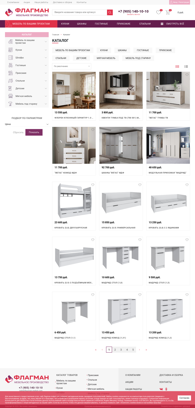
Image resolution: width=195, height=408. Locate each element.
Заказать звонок (133, 14)
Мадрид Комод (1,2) (160, 338)
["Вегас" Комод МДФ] (74, 145)
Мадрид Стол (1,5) (159, 283)
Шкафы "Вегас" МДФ (113, 173)
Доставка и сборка (62, 2)
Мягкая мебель (24, 96)
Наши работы (41, 2)
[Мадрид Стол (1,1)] (74, 310)
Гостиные (101, 23)
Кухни (65, 23)
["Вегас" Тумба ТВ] (168, 90)
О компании (13, 2)
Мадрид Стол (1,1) (65, 338)
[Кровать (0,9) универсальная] (121, 200)
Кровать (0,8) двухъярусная (71, 228)
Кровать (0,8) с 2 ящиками (164, 228)
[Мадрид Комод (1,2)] (168, 310)
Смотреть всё (174, 23)
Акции (27, 2)
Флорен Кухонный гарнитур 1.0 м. (74, 118)
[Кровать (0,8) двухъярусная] (74, 200)
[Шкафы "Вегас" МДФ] (121, 145)
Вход (175, 2)
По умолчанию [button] (61, 66)
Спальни (145, 23)
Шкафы (81, 23)
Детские (20, 88)
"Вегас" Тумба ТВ (158, 118)
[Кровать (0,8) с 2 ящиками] (168, 200)
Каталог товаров (67, 375)
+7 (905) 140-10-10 (31, 387)
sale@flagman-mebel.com (30, 391)
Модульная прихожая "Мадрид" (168, 173)
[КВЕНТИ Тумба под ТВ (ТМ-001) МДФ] (121, 90)
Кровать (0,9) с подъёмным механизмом (74, 283)
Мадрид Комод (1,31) (114, 338)
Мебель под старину (26, 103)
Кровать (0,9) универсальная (118, 228)
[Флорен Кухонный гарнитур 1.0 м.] (74, 90)
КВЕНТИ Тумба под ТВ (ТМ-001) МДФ (121, 118)
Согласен (184, 398)
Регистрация (184, 2)
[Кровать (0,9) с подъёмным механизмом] (74, 255)
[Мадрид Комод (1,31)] (121, 310)
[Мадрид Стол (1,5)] (168, 255)
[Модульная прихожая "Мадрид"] (168, 145)
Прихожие (123, 23)
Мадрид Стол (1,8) (112, 283)
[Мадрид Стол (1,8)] (121, 255)
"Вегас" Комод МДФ (66, 173)
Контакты (82, 2)
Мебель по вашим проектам (31, 23)
